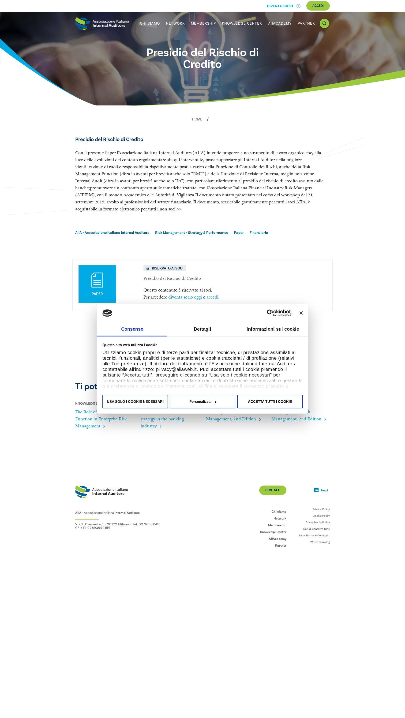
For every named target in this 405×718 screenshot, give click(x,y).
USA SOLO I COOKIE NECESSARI (135, 402)
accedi (212, 297)
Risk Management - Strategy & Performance (191, 232)
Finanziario (259, 232)
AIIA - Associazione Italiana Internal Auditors (112, 232)
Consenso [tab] (132, 329)
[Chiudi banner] (301, 313)
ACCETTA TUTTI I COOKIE (270, 402)
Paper (239, 232)
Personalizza (199, 402)
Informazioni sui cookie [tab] (273, 329)
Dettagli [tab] (202, 329)
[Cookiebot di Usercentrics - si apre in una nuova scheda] (270, 313)
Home (197, 119)
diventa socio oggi (185, 297)
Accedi (318, 6)
